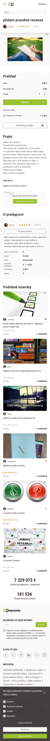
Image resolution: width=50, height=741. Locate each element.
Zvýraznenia (8, 684)
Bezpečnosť (35, 673)
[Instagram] (44, 654)
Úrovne (6, 680)
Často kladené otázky (13, 677)
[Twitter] (13, 654)
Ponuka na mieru (24, 684)
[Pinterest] (21, 654)
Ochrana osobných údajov (15, 673)
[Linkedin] (28, 654)
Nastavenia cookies (35, 670)
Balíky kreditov (34, 680)
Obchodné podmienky (13, 670)
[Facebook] (5, 654)
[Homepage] (17, 4)
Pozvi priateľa (18, 680)
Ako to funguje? (32, 677)
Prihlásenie (42, 4)
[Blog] (36, 654)
